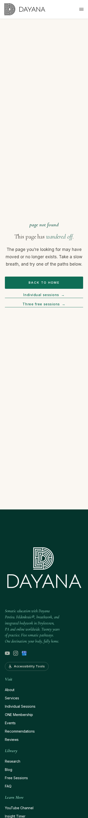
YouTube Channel (19, 808)
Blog (8, 769)
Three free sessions (43, 304)
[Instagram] (15, 653)
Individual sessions (44, 295)
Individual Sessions (20, 706)
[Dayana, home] (24, 9)
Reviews (12, 739)
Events (10, 723)
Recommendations (20, 731)
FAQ (8, 786)
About (9, 690)
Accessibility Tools (29, 666)
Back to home (44, 282)
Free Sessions (16, 778)
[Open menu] (81, 9)
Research (12, 761)
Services (12, 698)
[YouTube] (7, 653)
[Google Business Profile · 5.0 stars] (24, 653)
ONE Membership (19, 715)
